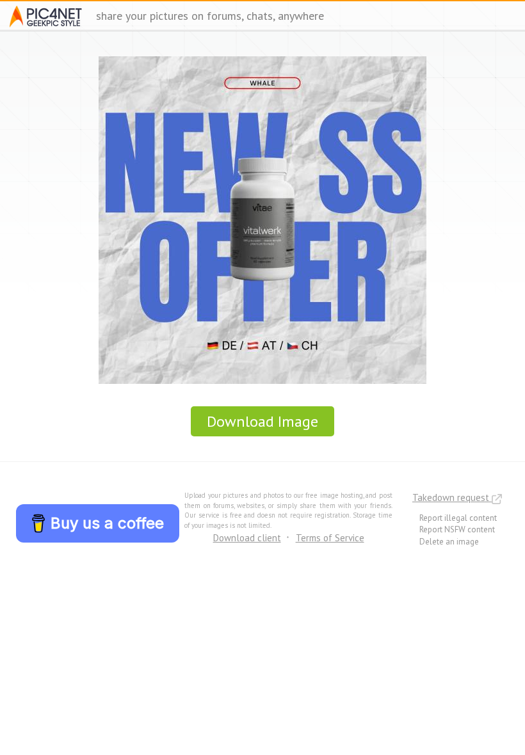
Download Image (262, 421)
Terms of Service (330, 538)
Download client (247, 538)
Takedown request (452, 497)
